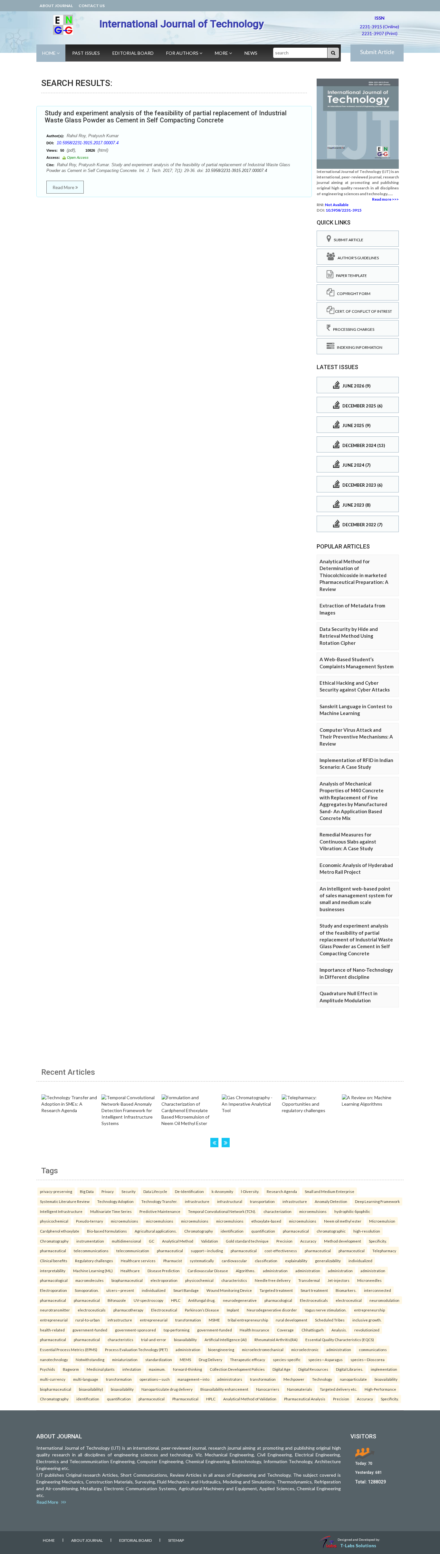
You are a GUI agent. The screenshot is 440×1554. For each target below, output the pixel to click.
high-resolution (366, 1231)
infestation (131, 1369)
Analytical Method (177, 1241)
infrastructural (229, 1201)
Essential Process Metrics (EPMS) (68, 1349)
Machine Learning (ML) (93, 1270)
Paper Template (350, 275)
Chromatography (198, 1231)
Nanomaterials (299, 1389)
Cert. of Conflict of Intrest (363, 311)
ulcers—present (120, 1290)
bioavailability (185, 1339)
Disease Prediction (164, 1270)
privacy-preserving (56, 1191)
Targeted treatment (276, 1290)
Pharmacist (172, 1260)
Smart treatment (314, 1290)
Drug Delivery (210, 1359)
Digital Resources (313, 1369)
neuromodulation (384, 1300)
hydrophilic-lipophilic (352, 1211)
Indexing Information (358, 347)
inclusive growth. (366, 1320)
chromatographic (331, 1231)
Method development (342, 1241)
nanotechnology (54, 1359)
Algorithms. (245, 1270)
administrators (229, 1379)
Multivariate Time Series (111, 1211)
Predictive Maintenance (159, 1211)
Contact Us (92, 5)
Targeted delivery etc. (338, 1389)
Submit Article (377, 52)
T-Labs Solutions (358, 1545)
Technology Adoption (115, 1201)
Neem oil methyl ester (342, 1221)
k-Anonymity (222, 1191)
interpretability (52, 1270)
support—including (207, 1250)
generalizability (328, 1260)
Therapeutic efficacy (247, 1359)
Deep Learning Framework (377, 1201)
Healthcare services (138, 1260)
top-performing (176, 1330)
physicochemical (54, 1221)
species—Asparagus (325, 1359)
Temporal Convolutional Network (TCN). (222, 1211)
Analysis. (339, 1330)
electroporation (163, 1280)
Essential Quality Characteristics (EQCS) (339, 1339)
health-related (52, 1330)
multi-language (85, 1379)
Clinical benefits (53, 1260)
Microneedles (369, 1280)
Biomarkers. (346, 1290)
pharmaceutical (296, 1231)
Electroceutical (164, 1310)
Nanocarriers (267, 1389)
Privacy (107, 1191)
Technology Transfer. (159, 1201)
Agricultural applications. (156, 1231)
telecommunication (132, 1250)
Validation (209, 1241)
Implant (233, 1310)
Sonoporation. (87, 1290)
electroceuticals (92, 1310)
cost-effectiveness (280, 1250)
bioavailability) (91, 1389)
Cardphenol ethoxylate (59, 1231)
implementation (384, 1369)
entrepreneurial (54, 1320)
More (222, 53)
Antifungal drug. (201, 1300)
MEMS (185, 1359)
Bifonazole (117, 1300)
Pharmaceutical (185, 1399)
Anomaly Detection (331, 1201)
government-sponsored (135, 1330)
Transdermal (309, 1280)
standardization (158, 1359)
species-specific (287, 1359)
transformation (188, 1320)
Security (128, 1191)
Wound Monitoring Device (229, 1290)
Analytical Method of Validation (249, 1399)
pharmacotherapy (128, 1310)
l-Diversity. (250, 1191)
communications (373, 1349)
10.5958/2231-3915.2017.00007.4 (88, 142)
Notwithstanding (90, 1359)
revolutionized (366, 1330)
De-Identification (189, 1191)
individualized (360, 1260)
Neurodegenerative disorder (272, 1310)
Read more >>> (385, 199)
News (250, 53)
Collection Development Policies (237, 1369)
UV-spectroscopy (148, 1300)
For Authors (182, 53)
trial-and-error (153, 1339)
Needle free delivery (273, 1280)
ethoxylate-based (266, 1221)
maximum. (157, 1369)
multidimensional (126, 1241)
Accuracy (308, 1241)
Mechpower (293, 1379)
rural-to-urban (87, 1320)
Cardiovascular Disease (207, 1270)
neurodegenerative (240, 1300)
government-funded (89, 1330)
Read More (64, 187)
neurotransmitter (55, 1310)
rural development (291, 1320)
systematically (202, 1260)
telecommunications (91, 1250)
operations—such (154, 1379)
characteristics (234, 1280)
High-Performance (380, 1389)
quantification (263, 1231)
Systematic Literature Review (65, 1201)
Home (49, 53)
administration (275, 1270)
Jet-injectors (338, 1280)
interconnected (377, 1290)
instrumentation (90, 1241)
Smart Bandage (186, 1290)
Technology (322, 1379)
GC (151, 1241)
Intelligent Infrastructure (61, 1211)
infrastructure (197, 1201)
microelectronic (305, 1349)
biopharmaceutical (127, 1280)
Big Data (87, 1191)
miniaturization (125, 1359)
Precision (284, 1241)
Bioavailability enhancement (224, 1389)
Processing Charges (352, 329)
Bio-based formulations (107, 1231)
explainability (296, 1260)
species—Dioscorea (367, 1359)
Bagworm (71, 1369)
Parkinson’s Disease (202, 1310)
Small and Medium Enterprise (329, 1191)
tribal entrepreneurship (248, 1320)
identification (232, 1231)
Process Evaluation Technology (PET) (136, 1349)
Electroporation (53, 1290)
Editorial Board (133, 53)
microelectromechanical (262, 1349)
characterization (277, 1211)
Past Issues (86, 53)
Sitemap (176, 1540)
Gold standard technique (247, 1241)
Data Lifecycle (155, 1191)
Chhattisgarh (312, 1330)
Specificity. (378, 1241)
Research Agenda (282, 1191)
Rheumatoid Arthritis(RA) (276, 1339)
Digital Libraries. (349, 1369)
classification (266, 1260)
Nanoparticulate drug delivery (167, 1389)
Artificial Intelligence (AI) (226, 1339)
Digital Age (282, 1369)
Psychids (47, 1369)
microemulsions (313, 1211)
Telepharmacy (384, 1250)
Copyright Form (352, 293)
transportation (262, 1201)
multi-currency (52, 1379)
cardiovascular (234, 1260)
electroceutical (349, 1300)
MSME (214, 1320)
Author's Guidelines (357, 257)
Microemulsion (382, 1221)
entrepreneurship (369, 1310)
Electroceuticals (314, 1300)
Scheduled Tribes (330, 1320)
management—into (193, 1379)
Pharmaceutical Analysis (304, 1399)
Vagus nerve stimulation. (325, 1310)
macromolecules (89, 1280)
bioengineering (221, 1349)
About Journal (56, 5)
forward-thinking (187, 1369)
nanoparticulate (353, 1379)
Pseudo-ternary (89, 1221)
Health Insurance (254, 1330)
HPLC (175, 1300)
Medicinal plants (101, 1369)
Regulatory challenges (94, 1260)
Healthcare (130, 1270)
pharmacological (54, 1280)
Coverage (285, 1330)
